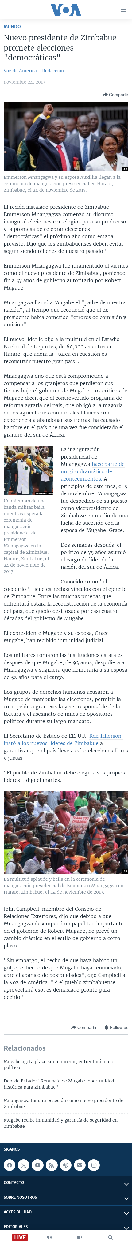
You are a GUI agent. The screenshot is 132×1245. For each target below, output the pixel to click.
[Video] (80, 1237)
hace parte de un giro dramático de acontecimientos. (93, 471)
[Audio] (49, 1237)
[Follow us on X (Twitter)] (23, 1165)
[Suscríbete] (80, 1165)
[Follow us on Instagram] (93, 1165)
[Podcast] (66, 1165)
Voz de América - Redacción (34, 70)
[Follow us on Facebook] (9, 1165)
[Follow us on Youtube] (37, 1165)
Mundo (12, 26)
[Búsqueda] (110, 1237)
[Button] (115, 94)
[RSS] (51, 1165)
